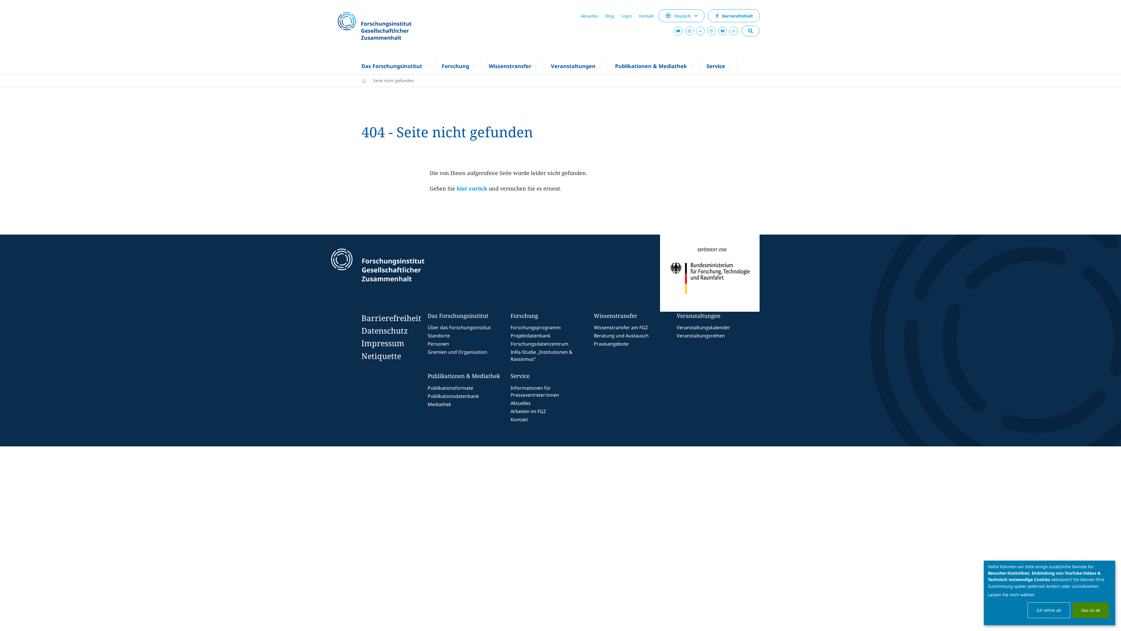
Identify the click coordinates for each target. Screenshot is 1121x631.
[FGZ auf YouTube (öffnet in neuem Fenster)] (678, 31)
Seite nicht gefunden (393, 80)
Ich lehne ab (1049, 610)
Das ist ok (1090, 610)
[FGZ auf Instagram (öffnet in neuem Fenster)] (689, 31)
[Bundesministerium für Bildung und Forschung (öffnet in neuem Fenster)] (710, 273)
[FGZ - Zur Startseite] (390, 26)
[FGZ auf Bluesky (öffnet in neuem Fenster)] (722, 31)
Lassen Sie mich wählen (1011, 594)
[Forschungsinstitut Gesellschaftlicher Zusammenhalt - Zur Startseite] (404, 273)
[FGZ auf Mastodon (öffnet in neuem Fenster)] (711, 31)
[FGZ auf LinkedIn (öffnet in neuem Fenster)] (700, 31)
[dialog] (1049, 593)
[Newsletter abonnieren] (733, 31)
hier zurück (472, 188)
